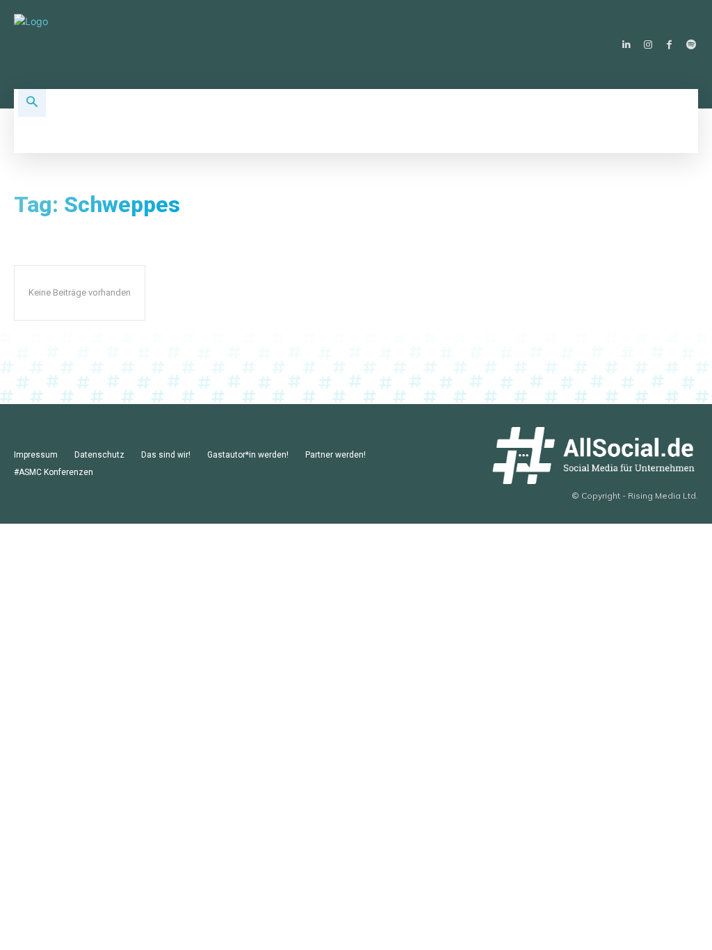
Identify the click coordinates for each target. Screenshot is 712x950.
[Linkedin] (626, 45)
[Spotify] (690, 45)
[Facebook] (669, 45)
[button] (32, 103)
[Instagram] (647, 45)
